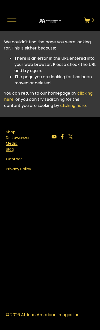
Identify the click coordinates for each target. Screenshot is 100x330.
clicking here (73, 105)
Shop (11, 132)
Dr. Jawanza (17, 137)
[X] (70, 136)
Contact (14, 159)
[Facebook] (62, 136)
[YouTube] (54, 136)
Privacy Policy (18, 169)
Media (11, 143)
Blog (10, 149)
